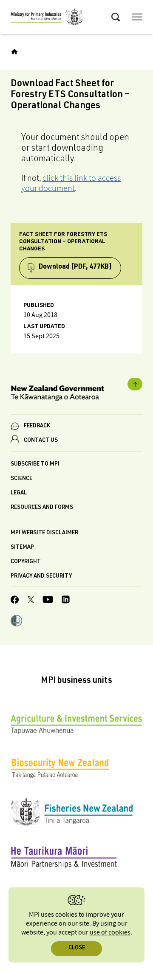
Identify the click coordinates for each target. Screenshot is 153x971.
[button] (16, 622)
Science (21, 479)
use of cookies (110, 932)
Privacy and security (41, 576)
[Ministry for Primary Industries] (47, 18)
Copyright (26, 562)
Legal (19, 493)
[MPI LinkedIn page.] (66, 600)
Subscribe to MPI (35, 464)
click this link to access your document (71, 183)
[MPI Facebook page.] (15, 600)
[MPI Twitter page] (31, 601)
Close (76, 948)
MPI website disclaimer (44, 533)
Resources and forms (42, 508)
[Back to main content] (135, 384)
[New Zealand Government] (76, 394)
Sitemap (22, 547)
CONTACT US (41, 440)
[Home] (14, 52)
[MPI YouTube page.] (47, 601)
